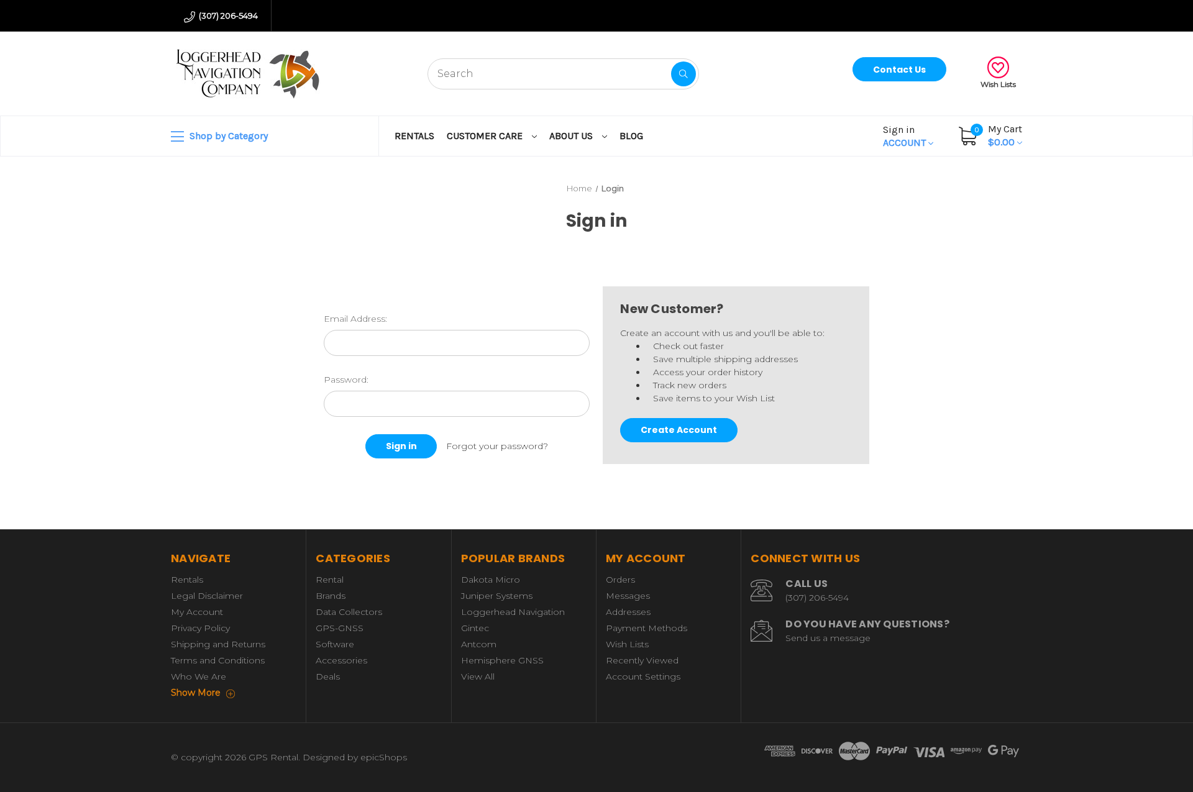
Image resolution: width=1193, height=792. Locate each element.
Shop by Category (227, 136)
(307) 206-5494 (227, 15)
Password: (346, 379)
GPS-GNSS (339, 628)
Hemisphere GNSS (502, 660)
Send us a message (828, 638)
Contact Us (899, 69)
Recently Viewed (642, 660)
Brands (330, 595)
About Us (572, 136)
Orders (620, 579)
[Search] (683, 73)
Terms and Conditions (218, 660)
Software (335, 644)
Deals (328, 676)
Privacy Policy (200, 628)
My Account (197, 611)
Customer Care (486, 136)
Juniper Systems (497, 595)
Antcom (478, 644)
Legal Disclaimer (207, 595)
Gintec (475, 628)
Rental (330, 579)
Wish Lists (998, 84)
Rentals (414, 136)
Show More (197, 692)
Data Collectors (349, 611)
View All (478, 676)
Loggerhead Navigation (513, 611)
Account (905, 136)
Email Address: (355, 318)
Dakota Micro (490, 579)
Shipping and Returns (218, 644)
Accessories (341, 660)
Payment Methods (646, 628)
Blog (631, 136)
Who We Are (198, 676)
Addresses (628, 611)
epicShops (383, 757)
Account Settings (643, 676)
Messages (628, 595)
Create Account (679, 430)
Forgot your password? (497, 446)
